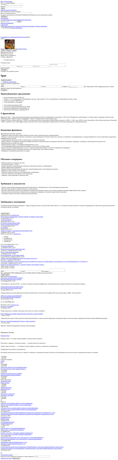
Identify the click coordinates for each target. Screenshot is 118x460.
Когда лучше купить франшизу (10, 252)
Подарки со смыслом (7, 395)
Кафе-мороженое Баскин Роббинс (11, 375)
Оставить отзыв (5, 63)
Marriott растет (5, 419)
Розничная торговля (22, 37)
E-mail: (43, 86)
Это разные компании (7, 246)
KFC (2, 362)
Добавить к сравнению (9, 82)
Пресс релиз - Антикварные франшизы (12, 430)
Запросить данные (6, 80)
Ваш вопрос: (45, 271)
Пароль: (3, 6)
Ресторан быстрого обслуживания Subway (13, 369)
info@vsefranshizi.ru (16, 28)
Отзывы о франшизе (7, 57)
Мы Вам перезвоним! (7, 23)
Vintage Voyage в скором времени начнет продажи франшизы (19, 409)
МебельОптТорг (5, 389)
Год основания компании (11, 105)
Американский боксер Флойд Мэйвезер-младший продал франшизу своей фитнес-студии (27, 414)
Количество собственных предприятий (15, 110)
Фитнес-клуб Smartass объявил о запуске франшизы (16, 405)
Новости (9, 20)
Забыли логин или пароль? (9, 10)
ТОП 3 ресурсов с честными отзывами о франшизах (16, 434)
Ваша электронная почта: (8, 13)
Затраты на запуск (9, 100)
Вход (2, 1)
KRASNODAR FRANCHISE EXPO (11, 288)
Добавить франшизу (41, 26)
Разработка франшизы (28, 26)
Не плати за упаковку (7, 306)
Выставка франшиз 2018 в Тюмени (11, 279)
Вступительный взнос (10, 97)
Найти (19, 21)
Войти (2, 8)
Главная (3, 37)
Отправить (4, 69)
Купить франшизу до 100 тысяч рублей (12, 255)
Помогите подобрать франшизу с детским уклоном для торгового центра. (22, 264)
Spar (29, 37)
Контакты (28, 20)
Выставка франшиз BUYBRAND (10, 297)
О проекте (4, 20)
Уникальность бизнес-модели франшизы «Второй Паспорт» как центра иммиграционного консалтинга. (31, 448)
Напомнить (4, 16)
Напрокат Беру (5, 383)
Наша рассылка (5, 456)
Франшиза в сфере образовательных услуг (13, 444)
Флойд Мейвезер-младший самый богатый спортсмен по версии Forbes (22, 314)
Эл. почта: (4, 4)
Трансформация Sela (7, 423)
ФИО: (2, 86)
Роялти (6, 99)
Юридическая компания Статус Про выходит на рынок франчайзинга (21, 439)
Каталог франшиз (16, 26)
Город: (23, 86)
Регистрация (8, 1)
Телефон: (64, 86)
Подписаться (16, 458)
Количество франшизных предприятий (15, 108)
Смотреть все (15, 215)
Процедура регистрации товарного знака (13, 249)
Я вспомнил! (4, 18)
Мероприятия (21, 20)
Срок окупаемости (9, 102)
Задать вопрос (5, 213)
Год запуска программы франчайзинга (15, 106)
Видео (14, 50)
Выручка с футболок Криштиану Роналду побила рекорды (18, 321)
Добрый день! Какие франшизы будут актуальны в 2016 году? (19, 258)
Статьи (15, 20)
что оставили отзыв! (9, 71)
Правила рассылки (6, 458)
